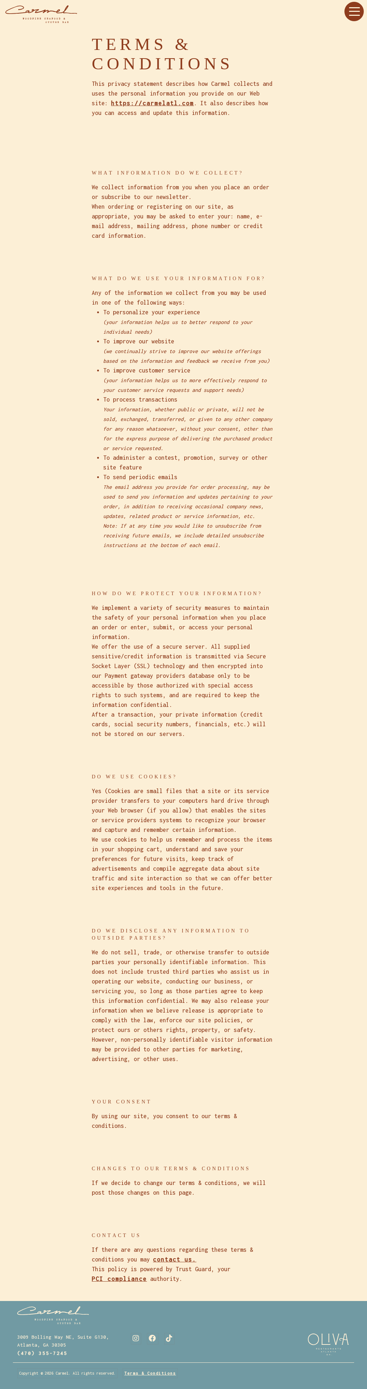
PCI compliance (119, 1278)
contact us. (174, 1259)
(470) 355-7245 (42, 1353)
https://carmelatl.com (152, 103)
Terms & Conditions (150, 1373)
